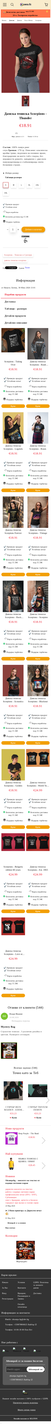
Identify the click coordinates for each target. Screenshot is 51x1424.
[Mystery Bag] (9, 1051)
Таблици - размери (16, 308)
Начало (4, 20)
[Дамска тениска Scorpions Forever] (13, 527)
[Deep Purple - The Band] (11, 1138)
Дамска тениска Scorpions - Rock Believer (13, 616)
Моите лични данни (27, 1410)
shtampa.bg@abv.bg (20, 1319)
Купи (13, 406)
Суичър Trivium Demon (38, 1108)
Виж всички (10, 1228)
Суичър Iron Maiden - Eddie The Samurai (13, 1108)
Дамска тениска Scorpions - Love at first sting (13, 953)
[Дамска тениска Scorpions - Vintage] (37, 527)
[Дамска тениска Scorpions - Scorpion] (37, 611)
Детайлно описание (16, 322)
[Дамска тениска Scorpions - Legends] (13, 443)
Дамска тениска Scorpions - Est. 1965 (38, 868)
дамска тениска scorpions (15, 260)
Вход (4, 1293)
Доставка (10, 301)
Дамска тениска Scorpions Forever (13, 531)
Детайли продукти (15, 315)
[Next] (46, 1100)
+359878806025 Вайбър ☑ (25, 1325)
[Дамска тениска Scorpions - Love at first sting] (13, 935)
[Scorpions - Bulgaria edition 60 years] (13, 850)
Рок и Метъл (28, 20)
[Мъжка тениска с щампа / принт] (11, 1163)
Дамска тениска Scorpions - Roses (37, 447)
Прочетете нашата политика (25, 1403)
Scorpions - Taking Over (13, 363)
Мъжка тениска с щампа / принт (28, 1160)
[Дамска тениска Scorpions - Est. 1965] (38, 850)
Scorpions (38, 20)
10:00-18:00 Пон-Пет (23, 1330)
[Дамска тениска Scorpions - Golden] (13, 780)
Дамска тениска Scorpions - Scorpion (38, 615)
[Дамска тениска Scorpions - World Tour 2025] (38, 766)
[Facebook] (5, 1335)
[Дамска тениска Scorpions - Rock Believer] (13, 611)
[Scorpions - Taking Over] (13, 352)
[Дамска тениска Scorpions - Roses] (37, 443)
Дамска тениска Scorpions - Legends (13, 447)
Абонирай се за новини (16, 1223)
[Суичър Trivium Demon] (37, 1090)
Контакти (22, 1288)
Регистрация (7, 1299)
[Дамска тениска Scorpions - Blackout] (37, 696)
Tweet (27, 268)
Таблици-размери (13, 177)
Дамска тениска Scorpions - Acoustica (13, 700)
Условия (21, 1282)
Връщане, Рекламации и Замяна (24, 1296)
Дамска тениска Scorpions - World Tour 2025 (38, 784)
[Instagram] (11, 1335)
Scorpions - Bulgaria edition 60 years (13, 868)
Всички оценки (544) (25, 1067)
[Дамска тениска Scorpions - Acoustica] (13, 696)
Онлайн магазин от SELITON (26, 1419)
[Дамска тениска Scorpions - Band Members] (37, 359)
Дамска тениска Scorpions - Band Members (38, 363)
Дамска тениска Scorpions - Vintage (38, 531)
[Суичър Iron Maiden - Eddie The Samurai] (13, 1090)
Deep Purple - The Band (28, 1134)
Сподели (12, 268)
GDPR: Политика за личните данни (41, 1285)
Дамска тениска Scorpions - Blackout (38, 700)
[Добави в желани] (44, 203)
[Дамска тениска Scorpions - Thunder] (25, 92)
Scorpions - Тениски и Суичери (18, 255)
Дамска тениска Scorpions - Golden (13, 784)
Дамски (11, 20)
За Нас (5, 1288)
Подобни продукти (15, 294)
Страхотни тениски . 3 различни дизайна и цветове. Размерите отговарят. (21, 1032)
